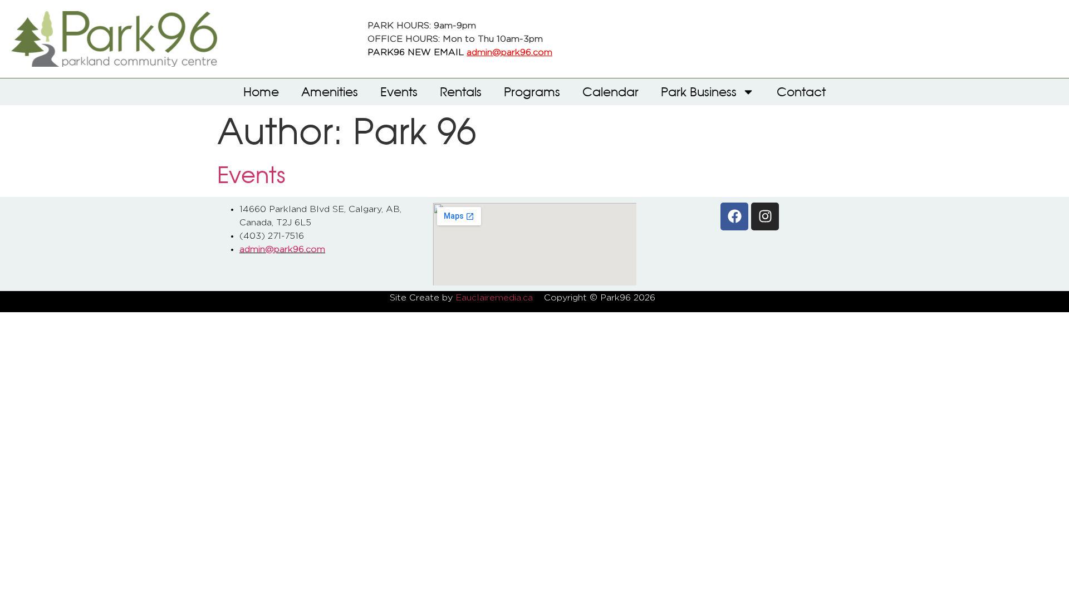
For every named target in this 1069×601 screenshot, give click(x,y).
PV (672, 297)
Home (261, 91)
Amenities (329, 91)
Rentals (461, 91)
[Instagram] (765, 216)
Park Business (699, 91)
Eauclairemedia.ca (494, 297)
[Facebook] (734, 216)
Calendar (610, 91)
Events (399, 91)
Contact (801, 91)
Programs (532, 91)
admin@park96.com (509, 52)
